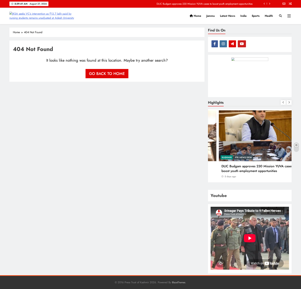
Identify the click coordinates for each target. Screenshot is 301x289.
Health (269, 16)
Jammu (210, 16)
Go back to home (107, 73)
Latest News (227, 16)
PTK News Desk (233, 157)
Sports (256, 16)
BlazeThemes (178, 282)
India (243, 16)
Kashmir (217, 157)
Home (197, 16)
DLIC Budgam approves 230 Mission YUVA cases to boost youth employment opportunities (205, 3)
